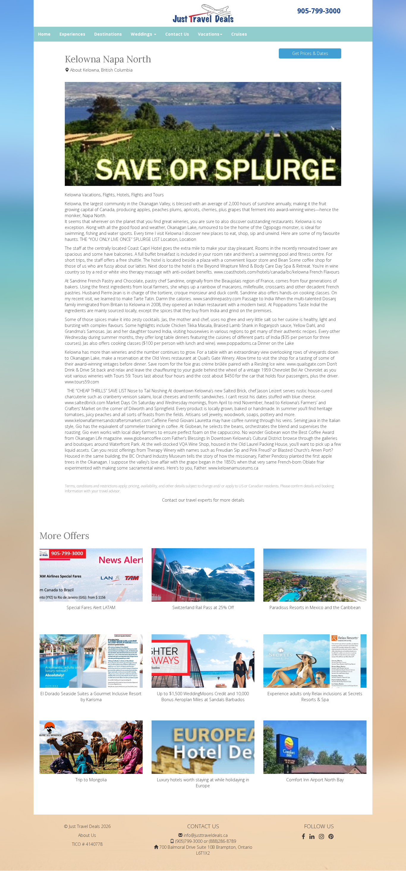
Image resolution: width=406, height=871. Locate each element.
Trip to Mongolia (91, 780)
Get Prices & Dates (310, 53)
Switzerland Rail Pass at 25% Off (203, 607)
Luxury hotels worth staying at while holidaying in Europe (203, 782)
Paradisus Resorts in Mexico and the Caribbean (315, 607)
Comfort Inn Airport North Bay (315, 780)
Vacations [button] (208, 34)
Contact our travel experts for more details (203, 500)
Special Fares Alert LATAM (91, 607)
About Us (87, 835)
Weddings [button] (142, 34)
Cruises (239, 34)
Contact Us (177, 34)
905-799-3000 (319, 10)
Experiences (72, 34)
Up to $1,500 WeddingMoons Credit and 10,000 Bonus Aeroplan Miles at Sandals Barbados (203, 696)
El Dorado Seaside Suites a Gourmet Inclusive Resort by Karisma (90, 696)
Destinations (108, 34)
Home (44, 34)
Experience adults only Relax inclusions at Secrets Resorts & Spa (314, 696)
